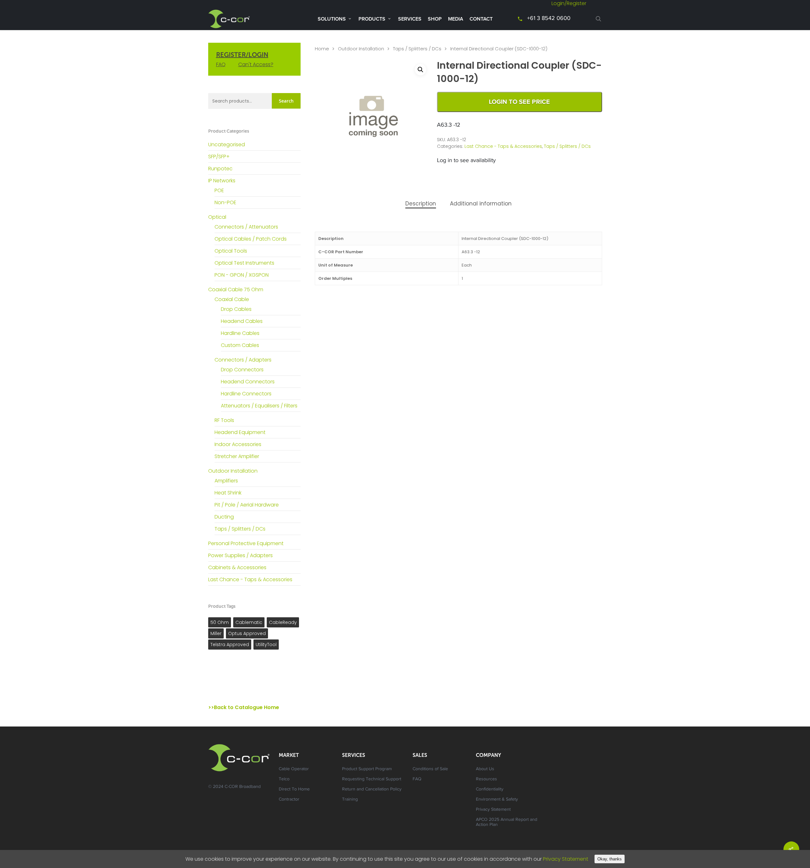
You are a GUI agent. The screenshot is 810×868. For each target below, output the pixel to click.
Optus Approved (247, 633)
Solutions (332, 19)
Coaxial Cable (232, 299)
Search (286, 101)
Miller (215, 633)
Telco (284, 779)
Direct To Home (294, 789)
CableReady (283, 622)
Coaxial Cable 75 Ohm (235, 289)
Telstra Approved (229, 644)
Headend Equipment (240, 432)
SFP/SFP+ (219, 156)
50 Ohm (219, 622)
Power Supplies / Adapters (240, 555)
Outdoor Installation (233, 471)
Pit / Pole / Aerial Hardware (247, 504)
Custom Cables (240, 345)
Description (420, 203)
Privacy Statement (493, 810)
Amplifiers (226, 480)
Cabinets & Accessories (237, 567)
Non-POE (225, 202)
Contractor (289, 799)
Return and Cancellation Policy (372, 789)
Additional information (481, 203)
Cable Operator (294, 769)
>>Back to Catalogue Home (243, 707)
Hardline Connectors (246, 393)
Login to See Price (519, 102)
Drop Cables (236, 309)
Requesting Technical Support (371, 779)
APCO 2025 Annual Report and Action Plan (506, 822)
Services (409, 19)
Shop (435, 19)
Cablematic (248, 622)
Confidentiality (489, 789)
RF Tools (224, 420)
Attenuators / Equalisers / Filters (259, 405)
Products (371, 19)
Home (322, 49)
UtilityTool (266, 644)
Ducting (224, 516)
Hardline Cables (240, 333)
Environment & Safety (497, 799)
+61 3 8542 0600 (548, 19)
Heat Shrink (228, 492)
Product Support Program (367, 769)
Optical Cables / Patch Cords (251, 238)
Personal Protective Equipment (246, 543)
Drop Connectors (242, 369)
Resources (486, 779)
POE (219, 190)
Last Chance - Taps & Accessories (250, 579)
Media (455, 19)
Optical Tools (231, 251)
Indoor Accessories (238, 444)
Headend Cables (242, 321)
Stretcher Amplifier (237, 456)
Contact (481, 19)
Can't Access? (255, 64)
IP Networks (221, 180)
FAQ (221, 64)
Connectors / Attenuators (246, 226)
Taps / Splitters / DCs (240, 528)
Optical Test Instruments (244, 263)
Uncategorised (226, 144)
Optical (217, 217)
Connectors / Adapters (243, 359)
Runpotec (220, 168)
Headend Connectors (248, 381)
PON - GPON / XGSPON (242, 275)
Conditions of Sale (430, 769)
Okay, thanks (609, 859)
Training (350, 799)
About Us (485, 769)
